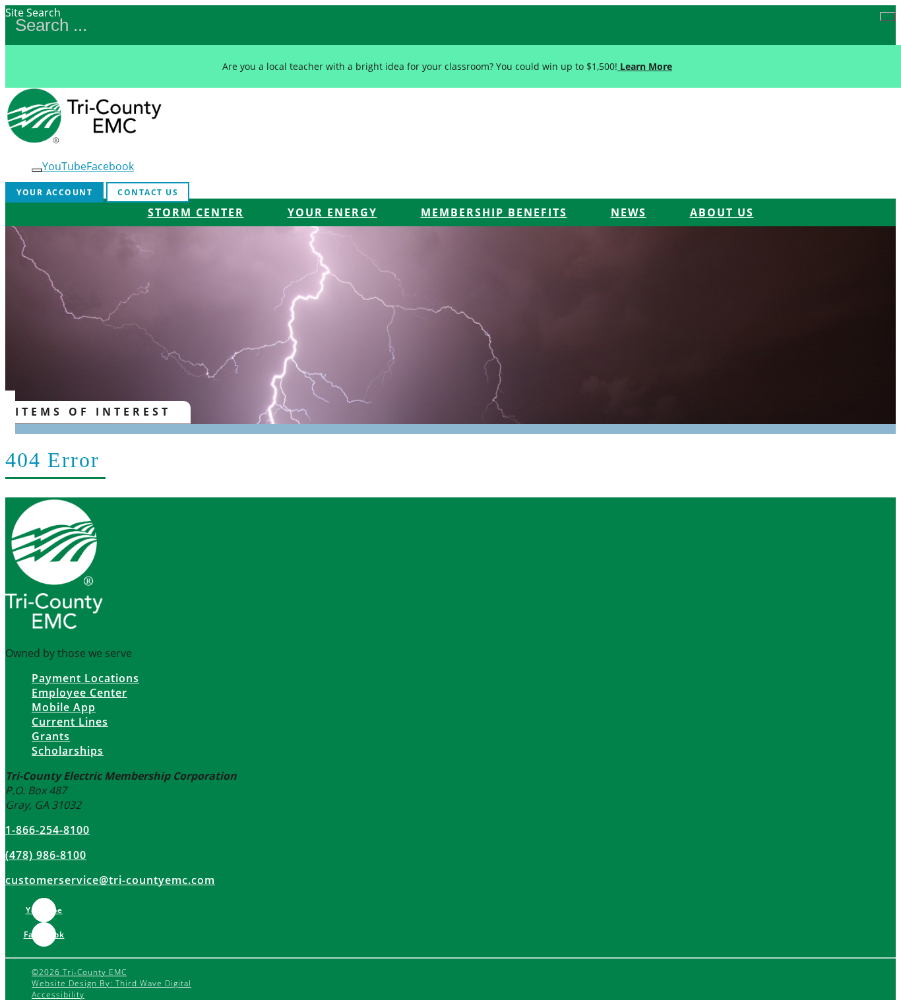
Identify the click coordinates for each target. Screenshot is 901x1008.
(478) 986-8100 (45, 855)
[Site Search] (888, 16)
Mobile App (64, 707)
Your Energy (332, 212)
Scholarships (68, 750)
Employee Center (79, 692)
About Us (722, 212)
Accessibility (58, 994)
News (628, 212)
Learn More (644, 66)
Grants (51, 736)
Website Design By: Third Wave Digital (111, 983)
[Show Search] (37, 170)
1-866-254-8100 (47, 830)
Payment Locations (85, 678)
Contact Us (147, 192)
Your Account (54, 192)
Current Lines (70, 721)
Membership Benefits (494, 212)
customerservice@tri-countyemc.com (110, 880)
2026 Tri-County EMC (79, 972)
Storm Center (196, 212)
